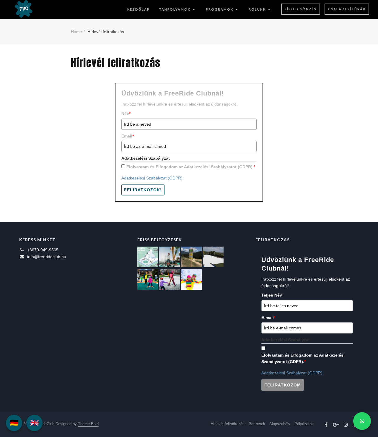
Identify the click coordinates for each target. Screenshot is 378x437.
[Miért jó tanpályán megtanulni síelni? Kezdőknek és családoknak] (191, 279)
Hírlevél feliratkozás (228, 424)
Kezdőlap (138, 9)
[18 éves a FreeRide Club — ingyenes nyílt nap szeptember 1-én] (213, 257)
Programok (219, 9)
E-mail (268, 317)
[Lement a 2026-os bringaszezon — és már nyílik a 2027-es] (191, 257)
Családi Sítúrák (347, 9)
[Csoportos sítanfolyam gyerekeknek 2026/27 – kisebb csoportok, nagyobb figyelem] (169, 257)
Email (127, 136)
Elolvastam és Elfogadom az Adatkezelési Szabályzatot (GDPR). (190, 166)
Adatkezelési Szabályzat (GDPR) (152, 178)
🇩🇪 (14, 423)
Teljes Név (271, 295)
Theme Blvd (88, 424)
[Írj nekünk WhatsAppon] (362, 421)
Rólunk (257, 9)
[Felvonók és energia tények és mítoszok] (147, 257)
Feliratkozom (282, 385)
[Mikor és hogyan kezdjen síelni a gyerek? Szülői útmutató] (169, 279)
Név (126, 113)
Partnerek (257, 424)
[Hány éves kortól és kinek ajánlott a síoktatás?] (147, 279)
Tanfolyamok (174, 9)
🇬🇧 (34, 423)
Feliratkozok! (143, 189)
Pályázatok (304, 424)
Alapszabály (279, 424)
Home (76, 31)
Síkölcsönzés (301, 9)
